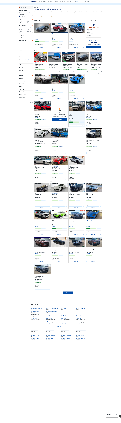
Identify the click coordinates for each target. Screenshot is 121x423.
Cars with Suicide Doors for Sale (51, 311)
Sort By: (92, 20)
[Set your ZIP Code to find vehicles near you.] (62, 9)
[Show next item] (83, 106)
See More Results (68, 292)
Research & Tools (68, 1)
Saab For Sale (78, 323)
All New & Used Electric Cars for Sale (52, 308)
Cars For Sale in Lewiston (80, 335)
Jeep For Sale (33, 323)
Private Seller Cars (50, 1)
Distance (20, 12)
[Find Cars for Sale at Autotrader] (34, 1)
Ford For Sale (33, 315)
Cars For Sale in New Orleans (81, 330)
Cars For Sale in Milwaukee (65, 338)
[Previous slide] (36, 63)
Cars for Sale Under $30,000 (80, 305)
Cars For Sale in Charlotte (50, 338)
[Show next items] (100, 12)
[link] (47, 41)
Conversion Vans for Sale (35, 311)
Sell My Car (56, 1)
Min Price (20, 29)
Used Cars (40, 1)
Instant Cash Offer (62, 1)
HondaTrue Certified (56, 33)
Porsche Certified (55, 166)
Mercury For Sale (79, 315)
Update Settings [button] (98, 44)
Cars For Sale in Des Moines (80, 332)
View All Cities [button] (59, 340)
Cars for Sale (36, 7)
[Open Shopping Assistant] (120, 416)
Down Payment (89, 35)
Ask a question (59, 119)
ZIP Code (28, 12)
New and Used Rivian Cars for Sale (36, 308)
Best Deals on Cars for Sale (80, 308)
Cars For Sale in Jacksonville (65, 332)
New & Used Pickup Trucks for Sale (36, 305)
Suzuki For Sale (78, 321)
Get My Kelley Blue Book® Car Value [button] (93, 40)
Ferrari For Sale (63, 318)
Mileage (21, 50)
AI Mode (76, 1)
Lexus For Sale (48, 315)
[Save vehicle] (49, 24)
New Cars (44, 1)
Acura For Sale (48, 323)
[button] (85, 1)
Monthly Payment (89, 29)
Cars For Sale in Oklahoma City (66, 335)
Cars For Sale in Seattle (50, 332)
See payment (37, 39)
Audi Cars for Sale (64, 308)
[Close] (116, 414)
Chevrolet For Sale (34, 318)
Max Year (28, 21)
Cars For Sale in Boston (65, 330)
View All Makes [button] (59, 326)
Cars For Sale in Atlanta (35, 338)
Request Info (41, 47)
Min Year (21, 21)
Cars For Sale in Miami (34, 330)
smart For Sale (78, 318)
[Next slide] (101, 63)
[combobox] (26, 7)
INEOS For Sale (63, 321)
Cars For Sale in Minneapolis (50, 335)
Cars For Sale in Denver (50, 330)
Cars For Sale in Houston (35, 335)
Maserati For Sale (64, 315)
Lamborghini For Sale (64, 323)
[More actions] (49, 47)
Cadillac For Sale (49, 318)
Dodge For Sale (48, 321)
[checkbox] (21, 35)
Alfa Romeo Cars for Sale (65, 305)
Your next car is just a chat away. (60, 4)
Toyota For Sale (33, 321)
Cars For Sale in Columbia (80, 338)
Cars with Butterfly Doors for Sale (51, 305)
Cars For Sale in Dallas (34, 332)
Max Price (27, 29)
